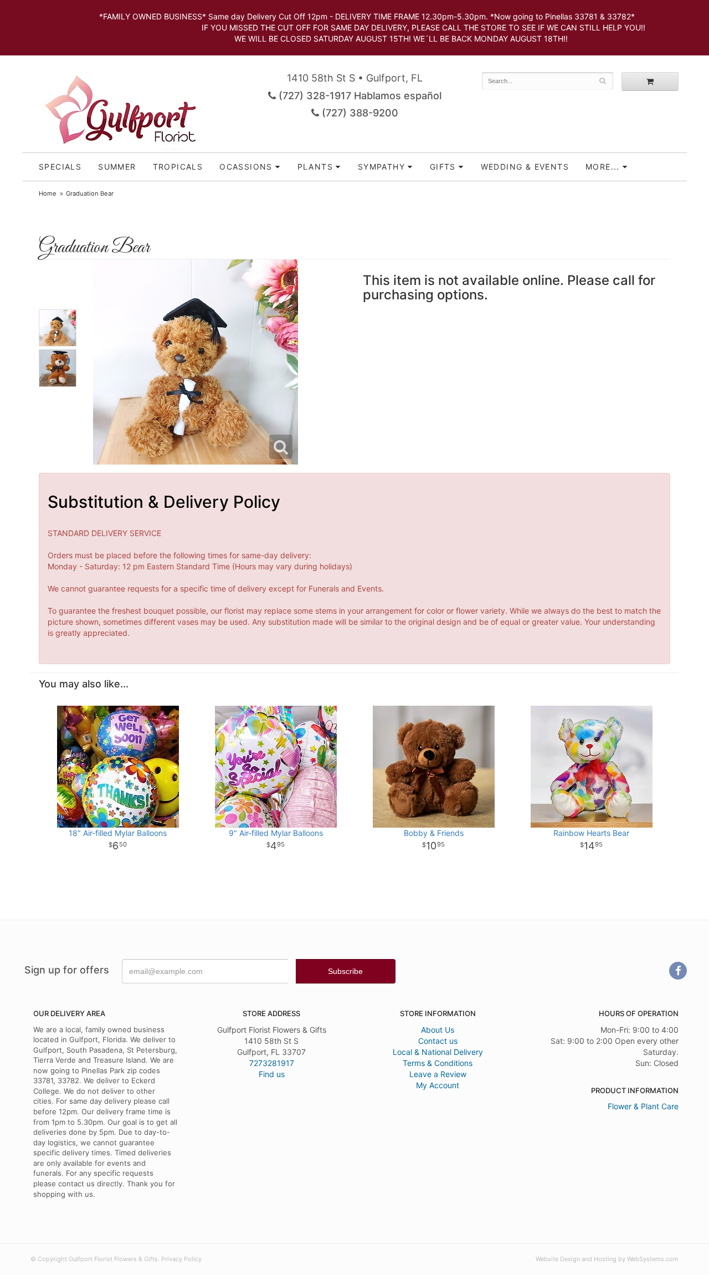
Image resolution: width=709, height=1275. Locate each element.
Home (47, 193)
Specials (60, 166)
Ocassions (246, 166)
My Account (437, 1085)
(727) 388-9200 (358, 113)
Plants (315, 166)
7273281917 (271, 1063)
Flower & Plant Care (643, 1106)
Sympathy (381, 166)
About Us (437, 1029)
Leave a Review (437, 1074)
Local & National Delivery (438, 1052)
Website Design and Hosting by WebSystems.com (607, 1259)
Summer (117, 166)
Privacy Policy (181, 1259)
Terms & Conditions (437, 1063)
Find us (272, 1074)
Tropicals (178, 166)
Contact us (438, 1041)
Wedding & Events (525, 166)
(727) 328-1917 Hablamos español (358, 95)
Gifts (443, 166)
